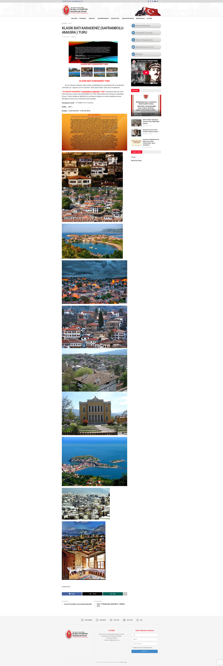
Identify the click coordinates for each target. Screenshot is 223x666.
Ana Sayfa (74, 18)
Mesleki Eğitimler (128, 18)
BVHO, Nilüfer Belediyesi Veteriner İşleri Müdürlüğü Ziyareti (151, 121)
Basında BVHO (140, 18)
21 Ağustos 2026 (148, 125)
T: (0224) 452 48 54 (66, 1)
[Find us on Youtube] (155, 1)
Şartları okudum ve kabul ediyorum (142, 647)
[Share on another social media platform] (125, 593)
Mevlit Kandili (136, 112)
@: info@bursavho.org (77, 1)
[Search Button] (160, 1)
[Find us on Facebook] (150, 1)
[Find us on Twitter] (152, 1)
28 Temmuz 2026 (148, 147)
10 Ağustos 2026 (148, 133)
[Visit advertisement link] (148, 9)
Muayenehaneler (103, 18)
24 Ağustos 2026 (137, 114)
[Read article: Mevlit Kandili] (146, 105)
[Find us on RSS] (157, 1)
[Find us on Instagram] (148, 1)
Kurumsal (82, 18)
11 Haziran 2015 (66, 36)
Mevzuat (92, 18)
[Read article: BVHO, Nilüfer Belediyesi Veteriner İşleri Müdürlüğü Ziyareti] (136, 122)
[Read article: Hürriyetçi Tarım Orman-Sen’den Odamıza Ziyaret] (136, 132)
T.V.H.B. (133, 157)
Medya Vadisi (123, 662)
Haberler (70, 23)
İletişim (149, 18)
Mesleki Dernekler (136, 160)
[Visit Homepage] (77, 9)
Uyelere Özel (115, 18)
